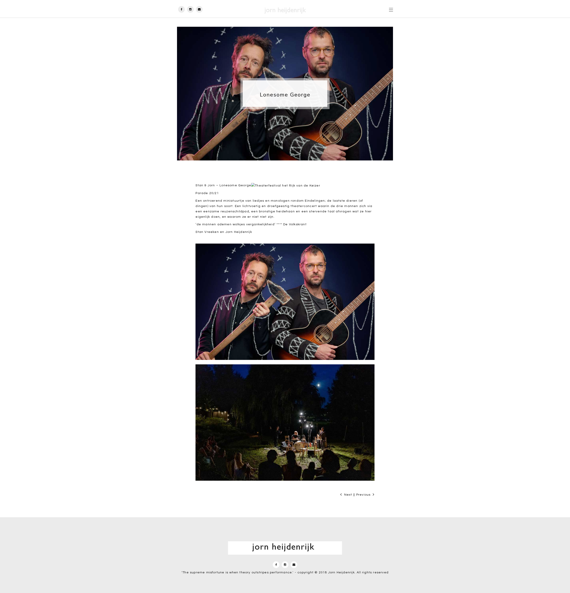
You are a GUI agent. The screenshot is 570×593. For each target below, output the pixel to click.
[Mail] (199, 9)
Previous (363, 494)
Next (348, 494)
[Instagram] (190, 9)
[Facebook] (181, 9)
